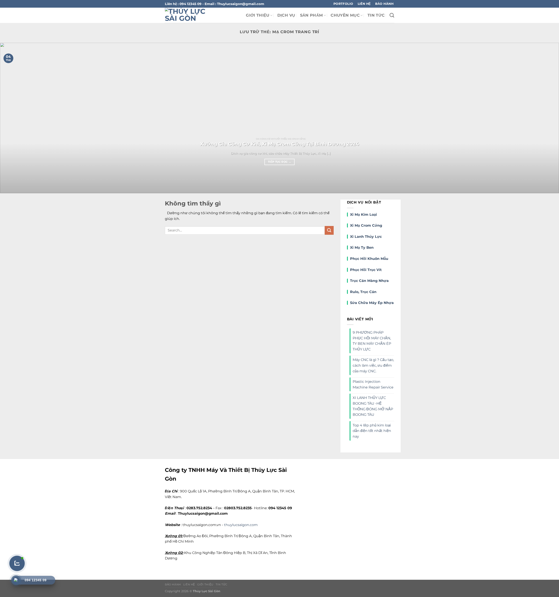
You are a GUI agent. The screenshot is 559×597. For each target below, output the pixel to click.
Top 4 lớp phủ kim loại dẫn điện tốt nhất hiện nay (372, 430)
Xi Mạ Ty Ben (362, 247)
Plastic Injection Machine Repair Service (373, 384)
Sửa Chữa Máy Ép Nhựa (372, 303)
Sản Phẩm (311, 15)
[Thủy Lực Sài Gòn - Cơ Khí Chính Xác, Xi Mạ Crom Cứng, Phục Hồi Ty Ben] (193, 15)
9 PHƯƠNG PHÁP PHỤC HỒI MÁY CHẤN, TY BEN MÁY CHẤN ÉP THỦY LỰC (372, 340)
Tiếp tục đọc (279, 161)
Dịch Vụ (286, 15)
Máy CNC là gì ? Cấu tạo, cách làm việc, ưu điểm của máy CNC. (373, 365)
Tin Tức (376, 15)
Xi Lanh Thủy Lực (366, 237)
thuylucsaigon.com (241, 525)
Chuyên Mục (345, 15)
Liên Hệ (189, 584)
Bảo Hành (173, 584)
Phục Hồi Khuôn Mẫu (369, 259)
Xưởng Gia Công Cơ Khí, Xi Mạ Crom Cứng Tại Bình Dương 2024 (279, 144)
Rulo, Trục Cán (363, 292)
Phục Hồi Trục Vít (366, 270)
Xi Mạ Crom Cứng (366, 225)
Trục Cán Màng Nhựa (369, 281)
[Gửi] (329, 230)
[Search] (392, 15)
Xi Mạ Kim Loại (363, 214)
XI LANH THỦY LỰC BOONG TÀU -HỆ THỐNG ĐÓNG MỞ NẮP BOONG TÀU (373, 406)
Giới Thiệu (257, 15)
